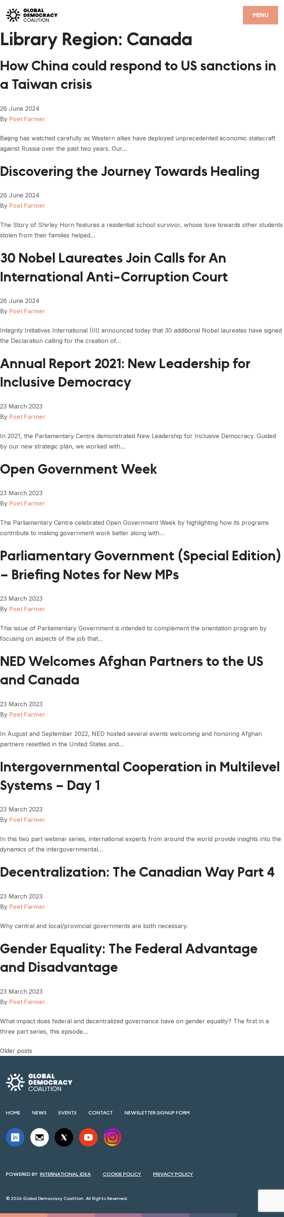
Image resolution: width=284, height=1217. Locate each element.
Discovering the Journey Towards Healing (130, 171)
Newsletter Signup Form (157, 1112)
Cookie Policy (122, 1174)
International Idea (65, 1174)
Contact (100, 1112)
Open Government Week (78, 469)
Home (13, 1112)
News (39, 1112)
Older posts (16, 1050)
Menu (260, 15)
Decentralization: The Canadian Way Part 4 (137, 872)
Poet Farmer (27, 119)
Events (67, 1112)
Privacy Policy (173, 1174)
